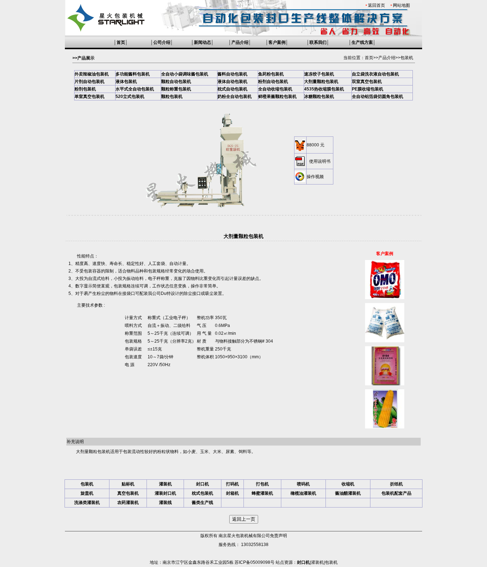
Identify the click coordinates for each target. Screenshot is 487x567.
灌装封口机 (165, 493)
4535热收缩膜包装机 (324, 89)
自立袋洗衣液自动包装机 (375, 74)
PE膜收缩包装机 (367, 89)
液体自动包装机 (232, 81)
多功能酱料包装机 (133, 74)
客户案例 (277, 42)
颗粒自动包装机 (176, 81)
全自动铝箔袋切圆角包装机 (377, 96)
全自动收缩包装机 (275, 89)
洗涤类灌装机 (87, 502)
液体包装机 (126, 81)
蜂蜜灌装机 (262, 493)
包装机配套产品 (396, 493)
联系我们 (318, 42)
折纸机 (396, 484)
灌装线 (165, 502)
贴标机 (128, 484)
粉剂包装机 (85, 89)
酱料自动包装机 (232, 74)
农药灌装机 (128, 502)
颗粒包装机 (172, 96)
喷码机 (303, 484)
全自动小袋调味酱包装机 (184, 74)
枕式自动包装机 (232, 89)
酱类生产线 (202, 502)
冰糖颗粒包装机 (319, 96)
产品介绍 (239, 42)
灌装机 (165, 484)
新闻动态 (202, 42)
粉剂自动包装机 (273, 81)
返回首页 (376, 5)
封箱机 (232, 493)
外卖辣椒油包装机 (92, 74)
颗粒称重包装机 (176, 89)
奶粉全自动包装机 (234, 96)
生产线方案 (362, 42)
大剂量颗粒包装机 (321, 81)
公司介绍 (161, 42)
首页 (121, 42)
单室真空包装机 (89, 96)
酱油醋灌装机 (348, 493)
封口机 (202, 484)
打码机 (232, 484)
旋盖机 (87, 493)
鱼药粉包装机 (271, 74)
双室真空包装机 (367, 81)
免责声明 (278, 535)
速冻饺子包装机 (319, 74)
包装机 (406, 57)
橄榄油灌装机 (303, 493)
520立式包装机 (130, 96)
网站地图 (401, 5)
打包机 (262, 484)
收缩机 (348, 484)
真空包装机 (128, 493)
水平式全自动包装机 (135, 89)
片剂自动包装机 (89, 81)
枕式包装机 (202, 493)
